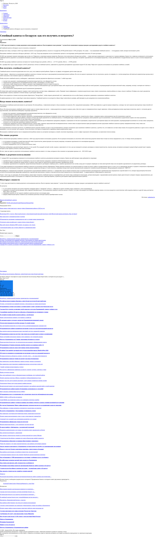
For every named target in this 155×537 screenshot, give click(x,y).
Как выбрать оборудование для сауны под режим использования (18, 502)
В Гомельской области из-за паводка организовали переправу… (17, 494)
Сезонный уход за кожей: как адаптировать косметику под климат (18, 419)
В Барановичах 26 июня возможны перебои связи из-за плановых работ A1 (22, 345)
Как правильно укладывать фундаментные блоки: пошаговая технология (20, 413)
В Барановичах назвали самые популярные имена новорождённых (19, 347)
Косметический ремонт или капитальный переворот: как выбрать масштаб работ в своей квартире (27, 386)
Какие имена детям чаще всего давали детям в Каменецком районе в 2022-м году (22, 208)
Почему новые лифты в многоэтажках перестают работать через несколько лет (21, 508)
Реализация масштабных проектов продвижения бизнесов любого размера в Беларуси (25, 465)
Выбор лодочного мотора (7, 372)
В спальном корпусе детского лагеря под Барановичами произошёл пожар (21, 320)
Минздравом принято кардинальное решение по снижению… (17, 489)
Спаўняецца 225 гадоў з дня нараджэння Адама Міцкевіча (17, 513)
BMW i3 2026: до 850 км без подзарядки (11, 397)
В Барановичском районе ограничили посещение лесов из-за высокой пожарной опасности (26, 328)
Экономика (6, 14)
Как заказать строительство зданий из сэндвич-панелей (16, 471)
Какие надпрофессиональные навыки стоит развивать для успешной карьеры (21, 336)
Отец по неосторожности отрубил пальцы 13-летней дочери (17, 323)
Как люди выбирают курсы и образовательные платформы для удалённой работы (22, 375)
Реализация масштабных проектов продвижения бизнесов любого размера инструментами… (25, 476)
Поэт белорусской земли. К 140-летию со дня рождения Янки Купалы (20, 516)
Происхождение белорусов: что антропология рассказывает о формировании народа (23, 342)
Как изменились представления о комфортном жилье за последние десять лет (21, 364)
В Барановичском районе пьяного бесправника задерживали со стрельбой (21, 389)
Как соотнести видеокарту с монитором (11, 432)
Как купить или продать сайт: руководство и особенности (17, 463)
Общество (6, 16)
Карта (4, 7)
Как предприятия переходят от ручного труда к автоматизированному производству (23, 325)
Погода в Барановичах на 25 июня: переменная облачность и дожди (19, 339)
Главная (5, 13)
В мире (5, 20)
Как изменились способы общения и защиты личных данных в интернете (20, 361)
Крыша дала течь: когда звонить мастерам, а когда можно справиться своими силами (23, 380)
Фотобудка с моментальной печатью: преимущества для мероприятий (19, 238)
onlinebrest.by (151, 197)
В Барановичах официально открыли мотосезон (14, 421)
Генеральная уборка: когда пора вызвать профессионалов (15, 383)
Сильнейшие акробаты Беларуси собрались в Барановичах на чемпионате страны (24, 312)
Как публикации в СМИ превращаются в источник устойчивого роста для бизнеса (24, 457)
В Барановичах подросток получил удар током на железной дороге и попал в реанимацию (26, 334)
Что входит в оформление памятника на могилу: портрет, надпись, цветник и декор (23, 369)
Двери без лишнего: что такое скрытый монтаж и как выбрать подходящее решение (23, 443)
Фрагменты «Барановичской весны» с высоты (13, 500)
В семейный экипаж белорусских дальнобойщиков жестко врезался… (19, 497)
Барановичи (3, 10)
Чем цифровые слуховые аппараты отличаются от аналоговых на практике (20, 408)
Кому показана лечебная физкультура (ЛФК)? (12, 391)
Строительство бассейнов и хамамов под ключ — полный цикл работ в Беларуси (23, 468)
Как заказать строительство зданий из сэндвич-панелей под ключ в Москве (21, 435)
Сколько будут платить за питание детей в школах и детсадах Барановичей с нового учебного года (27, 244)
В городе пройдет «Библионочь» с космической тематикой (17, 427)
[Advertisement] (48, 258)
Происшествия (7, 17)
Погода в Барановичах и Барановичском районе (14, 527)
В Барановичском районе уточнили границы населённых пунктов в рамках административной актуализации (32, 402)
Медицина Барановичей (7, 522)
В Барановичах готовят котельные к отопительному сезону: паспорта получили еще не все (26, 306)
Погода (5, 19)
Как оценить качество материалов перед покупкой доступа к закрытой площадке (22, 331)
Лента (5, 6)
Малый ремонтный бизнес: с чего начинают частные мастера (17, 424)
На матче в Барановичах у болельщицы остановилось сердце (18, 410)
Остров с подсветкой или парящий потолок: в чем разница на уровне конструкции (23, 240)
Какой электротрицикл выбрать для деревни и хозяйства (15, 317)
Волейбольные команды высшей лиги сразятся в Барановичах (18, 460)
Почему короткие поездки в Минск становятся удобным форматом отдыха (20, 378)
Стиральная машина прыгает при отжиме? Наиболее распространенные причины (22, 454)
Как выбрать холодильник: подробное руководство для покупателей (19, 452)
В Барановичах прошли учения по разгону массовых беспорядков (19, 358)
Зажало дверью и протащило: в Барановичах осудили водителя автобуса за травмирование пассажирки (30, 446)
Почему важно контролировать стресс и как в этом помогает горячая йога (20, 416)
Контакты (6, 5)
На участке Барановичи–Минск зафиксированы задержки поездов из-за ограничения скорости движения (30, 405)
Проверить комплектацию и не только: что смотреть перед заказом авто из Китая (22, 430)
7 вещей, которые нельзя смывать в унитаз (11, 367)
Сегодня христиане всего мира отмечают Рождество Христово (18, 511)
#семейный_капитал (11, 200)
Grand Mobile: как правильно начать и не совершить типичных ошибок (19, 399)
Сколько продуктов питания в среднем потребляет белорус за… (17, 491)
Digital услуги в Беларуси (7, 524)
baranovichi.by (4, 23)
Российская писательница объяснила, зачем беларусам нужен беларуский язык (21, 241)
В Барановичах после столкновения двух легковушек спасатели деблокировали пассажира (26, 394)
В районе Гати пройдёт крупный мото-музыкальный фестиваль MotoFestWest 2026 (24, 350)
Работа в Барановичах (6, 519)
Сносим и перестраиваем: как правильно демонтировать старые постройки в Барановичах (25, 505)
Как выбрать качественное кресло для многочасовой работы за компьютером (21, 243)
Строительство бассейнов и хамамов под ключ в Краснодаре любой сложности (22, 438)
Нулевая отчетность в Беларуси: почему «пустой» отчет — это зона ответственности (23, 356)
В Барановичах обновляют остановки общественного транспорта (19, 441)
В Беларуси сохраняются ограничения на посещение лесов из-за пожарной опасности (25, 353)
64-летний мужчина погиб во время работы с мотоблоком (17, 314)
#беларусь (2, 200)
